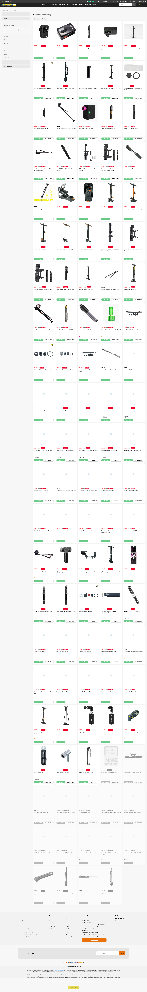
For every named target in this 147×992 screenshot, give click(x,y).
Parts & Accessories (72, 4)
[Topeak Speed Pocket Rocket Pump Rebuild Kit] (66, 353)
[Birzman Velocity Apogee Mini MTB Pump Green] (66, 877)
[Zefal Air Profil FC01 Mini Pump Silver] (89, 877)
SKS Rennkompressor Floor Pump (107, 490)
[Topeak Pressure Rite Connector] (66, 756)
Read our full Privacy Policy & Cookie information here (73, 983)
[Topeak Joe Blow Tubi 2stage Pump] (89, 273)
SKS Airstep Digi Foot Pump (84, 209)
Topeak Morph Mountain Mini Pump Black (42, 88)
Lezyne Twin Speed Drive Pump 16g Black (109, 732)
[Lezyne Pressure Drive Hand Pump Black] (134, 595)
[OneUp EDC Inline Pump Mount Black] (66, 394)
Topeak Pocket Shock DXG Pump (63, 691)
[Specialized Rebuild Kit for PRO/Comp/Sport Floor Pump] (134, 72)
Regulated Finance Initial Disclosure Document (31, 934)
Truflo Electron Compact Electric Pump (64, 48)
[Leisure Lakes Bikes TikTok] (38, 953)
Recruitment (67, 922)
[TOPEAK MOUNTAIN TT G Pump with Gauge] (44, 595)
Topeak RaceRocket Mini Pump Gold (108, 128)
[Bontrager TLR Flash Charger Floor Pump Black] (134, 32)
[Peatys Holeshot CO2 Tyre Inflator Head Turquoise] (111, 836)
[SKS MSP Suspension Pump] (89, 796)
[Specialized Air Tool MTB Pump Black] (111, 675)
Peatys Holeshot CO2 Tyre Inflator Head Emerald (111, 329)
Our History (67, 918)
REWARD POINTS (142, 1)
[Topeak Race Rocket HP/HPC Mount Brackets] (66, 836)
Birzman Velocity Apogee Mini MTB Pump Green (66, 893)
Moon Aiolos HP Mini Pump (39, 410)
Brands (81, 4)
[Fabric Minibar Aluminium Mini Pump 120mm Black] (89, 72)
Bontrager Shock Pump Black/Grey (41, 571)
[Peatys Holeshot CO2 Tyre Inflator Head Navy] (44, 434)
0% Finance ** (7, 1)
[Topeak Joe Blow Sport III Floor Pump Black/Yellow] (44, 716)
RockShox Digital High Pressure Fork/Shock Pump (110, 290)
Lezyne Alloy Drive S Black (39, 651)
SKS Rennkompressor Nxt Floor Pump (86, 249)
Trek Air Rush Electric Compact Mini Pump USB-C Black (111, 48)
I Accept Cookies (74, 987)
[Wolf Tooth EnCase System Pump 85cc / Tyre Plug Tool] (89, 152)
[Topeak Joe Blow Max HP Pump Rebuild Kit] (134, 796)
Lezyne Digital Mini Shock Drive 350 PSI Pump (65, 329)
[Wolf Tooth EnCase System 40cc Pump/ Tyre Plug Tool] (111, 796)
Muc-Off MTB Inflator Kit (129, 571)
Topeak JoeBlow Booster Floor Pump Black (87, 530)
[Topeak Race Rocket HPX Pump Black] (134, 474)
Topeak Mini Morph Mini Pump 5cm (41, 128)
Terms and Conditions (26, 928)
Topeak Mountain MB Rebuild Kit (85, 611)
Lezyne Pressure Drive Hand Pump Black (132, 611)
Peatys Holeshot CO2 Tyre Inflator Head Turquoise (109, 853)
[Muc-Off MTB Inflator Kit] (134, 555)
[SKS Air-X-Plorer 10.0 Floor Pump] (44, 233)
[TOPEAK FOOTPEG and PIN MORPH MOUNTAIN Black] (111, 595)
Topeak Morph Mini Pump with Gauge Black (65, 88)
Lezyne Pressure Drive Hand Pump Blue (109, 450)
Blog (65, 930)
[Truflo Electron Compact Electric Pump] (66, 32)
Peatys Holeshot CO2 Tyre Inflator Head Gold (65, 450)
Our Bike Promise (68, 928)
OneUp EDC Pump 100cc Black (85, 651)
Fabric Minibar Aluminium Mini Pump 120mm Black (88, 89)
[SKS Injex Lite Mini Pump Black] (134, 675)
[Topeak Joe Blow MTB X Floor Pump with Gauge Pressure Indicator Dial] (111, 555)
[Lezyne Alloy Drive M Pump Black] (66, 514)
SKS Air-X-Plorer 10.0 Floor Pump (40, 249)
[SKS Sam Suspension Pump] (134, 152)
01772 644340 (119, 918)
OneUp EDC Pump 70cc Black (62, 651)
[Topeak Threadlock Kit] (44, 756)
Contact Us (117, 920)
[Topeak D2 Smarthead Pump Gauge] (134, 716)
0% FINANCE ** (133, 1)
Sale (39, 4)
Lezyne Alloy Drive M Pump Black (63, 530)
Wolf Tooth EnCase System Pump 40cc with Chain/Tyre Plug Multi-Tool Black (109, 169)
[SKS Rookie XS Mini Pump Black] (89, 675)
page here (97, 936)
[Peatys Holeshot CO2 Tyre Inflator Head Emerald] (111, 313)
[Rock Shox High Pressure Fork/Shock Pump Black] (134, 635)
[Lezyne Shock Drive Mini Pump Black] (111, 635)
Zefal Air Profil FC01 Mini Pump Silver (86, 893)
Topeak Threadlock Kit (38, 772)
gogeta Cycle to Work (69, 936)
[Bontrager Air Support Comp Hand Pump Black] (89, 474)
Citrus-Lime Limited (78, 966)
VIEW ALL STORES (94, 940)
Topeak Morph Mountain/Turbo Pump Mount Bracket (88, 370)
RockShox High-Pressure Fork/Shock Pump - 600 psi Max (66, 129)
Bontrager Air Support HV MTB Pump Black (132, 530)
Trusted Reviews (68, 924)
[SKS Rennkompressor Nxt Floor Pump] (89, 233)
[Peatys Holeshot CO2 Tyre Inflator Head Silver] (111, 394)
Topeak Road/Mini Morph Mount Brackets (132, 329)
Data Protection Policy (26, 936)
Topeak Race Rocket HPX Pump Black (131, 490)
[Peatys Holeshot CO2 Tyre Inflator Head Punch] (134, 394)
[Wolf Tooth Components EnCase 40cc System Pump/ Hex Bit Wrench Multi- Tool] (44, 273)
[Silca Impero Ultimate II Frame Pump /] (44, 796)
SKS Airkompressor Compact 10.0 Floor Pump (133, 209)
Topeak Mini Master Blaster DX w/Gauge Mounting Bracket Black (87, 571)
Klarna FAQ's (67, 926)
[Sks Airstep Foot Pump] (66, 193)
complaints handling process (98, 976)
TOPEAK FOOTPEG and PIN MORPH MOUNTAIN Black (108, 612)
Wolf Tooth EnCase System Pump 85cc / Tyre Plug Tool (88, 169)
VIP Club (50, 928)
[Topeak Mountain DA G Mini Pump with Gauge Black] (66, 595)
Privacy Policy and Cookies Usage (28, 930)
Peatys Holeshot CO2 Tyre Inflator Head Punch (133, 410)
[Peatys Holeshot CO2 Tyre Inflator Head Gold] (66, 434)
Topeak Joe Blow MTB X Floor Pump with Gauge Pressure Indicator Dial (110, 571)
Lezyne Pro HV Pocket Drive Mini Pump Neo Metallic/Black (132, 451)
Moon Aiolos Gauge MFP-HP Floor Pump (42, 209)
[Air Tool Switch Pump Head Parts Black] (111, 756)
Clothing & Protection (58, 4)
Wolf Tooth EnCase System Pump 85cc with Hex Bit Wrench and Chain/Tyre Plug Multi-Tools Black (66, 814)
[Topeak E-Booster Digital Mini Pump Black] (44, 32)
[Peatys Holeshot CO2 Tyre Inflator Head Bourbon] (89, 434)
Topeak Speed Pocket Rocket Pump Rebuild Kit (65, 369)
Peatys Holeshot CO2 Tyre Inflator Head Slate (133, 852)
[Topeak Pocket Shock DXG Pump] (66, 675)
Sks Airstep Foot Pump (61, 209)
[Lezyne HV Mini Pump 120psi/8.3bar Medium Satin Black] (66, 152)
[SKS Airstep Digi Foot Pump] (89, 193)
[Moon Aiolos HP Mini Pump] (44, 394)
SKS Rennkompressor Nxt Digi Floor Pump (65, 249)
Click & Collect (124, 1)
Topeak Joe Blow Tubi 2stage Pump (86, 289)
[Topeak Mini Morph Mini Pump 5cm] (44, 112)
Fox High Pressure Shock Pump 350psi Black (42, 329)
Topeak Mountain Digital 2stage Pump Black (65, 289)
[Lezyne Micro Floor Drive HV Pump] (89, 756)
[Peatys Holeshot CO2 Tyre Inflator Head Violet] (89, 836)
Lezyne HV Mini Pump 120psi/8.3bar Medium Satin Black (66, 169)
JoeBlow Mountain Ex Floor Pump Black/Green (110, 88)
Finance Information (25, 922)
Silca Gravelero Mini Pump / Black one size (132, 772)
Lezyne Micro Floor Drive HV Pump (86, 772)
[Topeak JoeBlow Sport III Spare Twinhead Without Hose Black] (66, 555)
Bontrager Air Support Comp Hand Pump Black (88, 490)
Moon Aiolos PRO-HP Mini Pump (130, 369)
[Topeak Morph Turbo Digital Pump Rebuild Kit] (44, 353)
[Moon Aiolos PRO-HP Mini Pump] (134, 353)
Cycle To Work (51, 922)
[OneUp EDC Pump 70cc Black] (66, 635)
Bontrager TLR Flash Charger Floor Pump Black (133, 48)
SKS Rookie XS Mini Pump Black (85, 691)
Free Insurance (51, 924)
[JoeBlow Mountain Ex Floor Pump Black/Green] (111, 72)
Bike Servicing (51, 920)
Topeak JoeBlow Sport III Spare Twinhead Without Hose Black (65, 571)
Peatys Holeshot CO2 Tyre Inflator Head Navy (43, 450)
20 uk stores (115, 1)
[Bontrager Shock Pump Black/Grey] (44, 555)
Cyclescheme (24, 924)
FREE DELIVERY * (106, 1)
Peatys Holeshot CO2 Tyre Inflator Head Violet (88, 852)
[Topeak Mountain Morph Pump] (111, 877)
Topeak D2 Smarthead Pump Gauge (131, 732)
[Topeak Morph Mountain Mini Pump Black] (44, 72)
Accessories (8, 29)
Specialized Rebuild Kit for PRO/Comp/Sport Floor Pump (133, 89)
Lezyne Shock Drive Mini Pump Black (108, 651)
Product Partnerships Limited (59, 970)
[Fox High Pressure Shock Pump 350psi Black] (44, 313)
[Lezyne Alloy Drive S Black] (44, 635)
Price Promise (67, 920)
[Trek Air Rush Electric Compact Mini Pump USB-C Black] (111, 32)
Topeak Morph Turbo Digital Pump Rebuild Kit (43, 369)
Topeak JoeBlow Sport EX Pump (130, 289)
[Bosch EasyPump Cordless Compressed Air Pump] (66, 474)
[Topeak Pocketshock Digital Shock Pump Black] (89, 394)
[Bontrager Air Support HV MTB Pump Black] (134, 514)
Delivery (23, 918)
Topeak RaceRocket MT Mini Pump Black (42, 530)
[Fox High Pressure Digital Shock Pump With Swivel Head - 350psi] (44, 152)
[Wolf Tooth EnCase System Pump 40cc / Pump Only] (134, 233)
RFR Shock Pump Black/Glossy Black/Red (42, 852)
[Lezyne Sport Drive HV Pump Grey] (89, 313)
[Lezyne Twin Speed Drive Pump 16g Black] (111, 716)
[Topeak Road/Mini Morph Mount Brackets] (134, 313)
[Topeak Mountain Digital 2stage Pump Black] (66, 273)
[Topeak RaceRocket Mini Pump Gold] (111, 112)
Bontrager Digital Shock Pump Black (41, 490)
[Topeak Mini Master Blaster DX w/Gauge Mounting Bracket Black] (89, 555)
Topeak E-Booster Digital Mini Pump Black (42, 48)
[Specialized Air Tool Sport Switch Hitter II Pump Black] (66, 716)
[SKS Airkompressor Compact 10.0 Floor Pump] (134, 193)
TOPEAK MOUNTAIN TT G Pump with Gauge (43, 611)
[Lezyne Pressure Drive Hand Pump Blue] (111, 434)
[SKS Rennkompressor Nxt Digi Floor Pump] (66, 233)
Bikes (43, 4)
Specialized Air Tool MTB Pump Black (108, 691)
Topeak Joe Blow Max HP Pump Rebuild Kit (132, 812)
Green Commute (52, 926)
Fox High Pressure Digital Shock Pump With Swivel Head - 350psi (42, 169)
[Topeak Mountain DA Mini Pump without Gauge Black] (44, 675)
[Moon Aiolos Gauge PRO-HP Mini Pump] (111, 353)
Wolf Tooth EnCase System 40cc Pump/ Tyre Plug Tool (111, 813)
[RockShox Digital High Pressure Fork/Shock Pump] (111, 273)
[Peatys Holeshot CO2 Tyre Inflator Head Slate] (134, 836)
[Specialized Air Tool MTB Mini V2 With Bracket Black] (44, 877)
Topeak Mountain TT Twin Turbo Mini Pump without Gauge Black (109, 531)
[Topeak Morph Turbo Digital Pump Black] (89, 32)
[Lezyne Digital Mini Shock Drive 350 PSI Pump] (66, 313)
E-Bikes (48, 4)
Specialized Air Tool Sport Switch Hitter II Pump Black (66, 732)
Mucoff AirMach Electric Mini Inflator (86, 128)
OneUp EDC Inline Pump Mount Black (64, 410)
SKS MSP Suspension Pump (84, 812)
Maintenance (21, 29)
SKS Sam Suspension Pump (129, 168)
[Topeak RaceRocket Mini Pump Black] (134, 112)
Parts (6, 32)
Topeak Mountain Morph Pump (107, 893)
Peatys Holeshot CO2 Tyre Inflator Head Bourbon (88, 450)
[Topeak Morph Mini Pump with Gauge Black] (66, 72)
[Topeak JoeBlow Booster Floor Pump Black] (89, 514)
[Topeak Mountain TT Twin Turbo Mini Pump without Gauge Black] (111, 514)
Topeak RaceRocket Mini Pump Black (131, 128)
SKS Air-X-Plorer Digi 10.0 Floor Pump (108, 209)
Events (66, 934)
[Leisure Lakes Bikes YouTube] (33, 953)
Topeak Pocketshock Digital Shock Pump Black (88, 410)
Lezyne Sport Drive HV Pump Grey (85, 329)
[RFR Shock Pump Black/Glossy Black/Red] (44, 836)
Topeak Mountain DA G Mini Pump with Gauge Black (66, 612)
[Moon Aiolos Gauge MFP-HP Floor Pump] (44, 193)
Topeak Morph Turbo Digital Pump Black (87, 48)
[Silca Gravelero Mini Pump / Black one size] (134, 756)
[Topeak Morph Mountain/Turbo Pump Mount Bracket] (89, 353)
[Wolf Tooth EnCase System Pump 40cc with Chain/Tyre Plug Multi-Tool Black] (111, 152)
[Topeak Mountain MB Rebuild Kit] (89, 595)
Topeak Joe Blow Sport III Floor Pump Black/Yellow (41, 732)
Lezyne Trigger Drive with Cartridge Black (87, 732)
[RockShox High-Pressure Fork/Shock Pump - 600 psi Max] (66, 112)
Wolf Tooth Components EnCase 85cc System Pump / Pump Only (110, 249)
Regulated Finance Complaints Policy (29, 932)
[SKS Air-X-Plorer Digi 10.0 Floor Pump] (111, 193)
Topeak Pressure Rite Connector (63, 772)
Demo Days (67, 932)
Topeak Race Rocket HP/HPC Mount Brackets (65, 852)
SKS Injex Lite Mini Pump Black (130, 691)
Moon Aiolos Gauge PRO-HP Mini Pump (109, 369)
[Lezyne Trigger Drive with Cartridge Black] (89, 716)
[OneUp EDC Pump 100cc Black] (89, 635)
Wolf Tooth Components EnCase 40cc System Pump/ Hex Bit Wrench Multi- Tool (43, 290)
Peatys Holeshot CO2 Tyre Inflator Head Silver (110, 410)
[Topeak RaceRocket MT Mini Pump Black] (44, 514)
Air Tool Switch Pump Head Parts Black (109, 772)
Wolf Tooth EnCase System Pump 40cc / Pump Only (133, 249)
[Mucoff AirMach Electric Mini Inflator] (89, 112)
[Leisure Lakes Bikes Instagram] (28, 953)
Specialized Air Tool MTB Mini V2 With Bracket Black (43, 893)
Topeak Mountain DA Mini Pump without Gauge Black (43, 692)
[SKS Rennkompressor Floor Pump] (111, 474)
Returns (23, 926)
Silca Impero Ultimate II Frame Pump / (41, 812)
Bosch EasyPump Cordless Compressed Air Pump (66, 490)
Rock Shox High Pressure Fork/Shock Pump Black (133, 651)
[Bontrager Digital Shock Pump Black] (44, 474)
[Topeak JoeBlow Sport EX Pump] (134, 273)
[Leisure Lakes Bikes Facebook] (24, 953)
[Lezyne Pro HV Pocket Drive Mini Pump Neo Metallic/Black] (134, 434)
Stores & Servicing (90, 4)
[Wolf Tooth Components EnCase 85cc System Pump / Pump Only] (111, 233)
